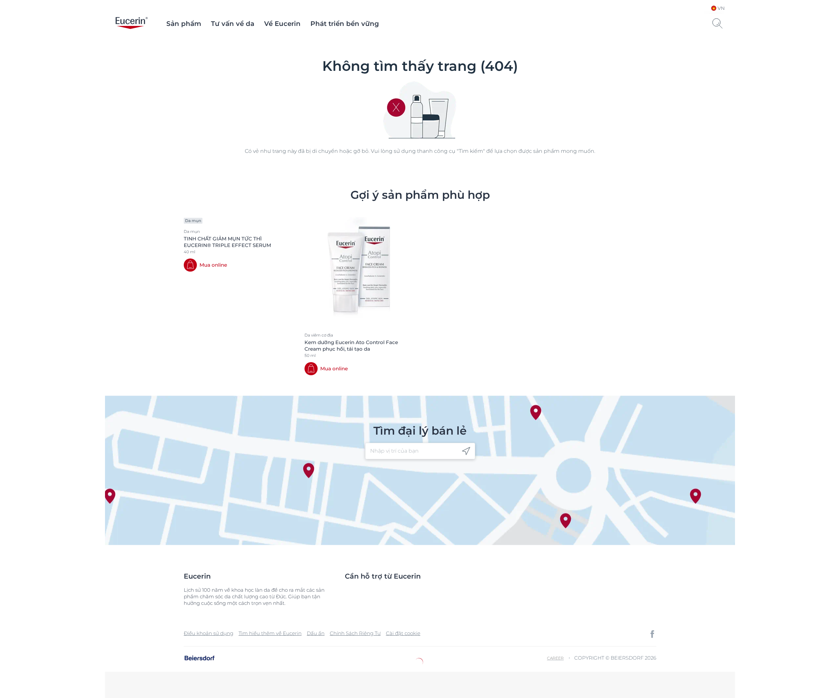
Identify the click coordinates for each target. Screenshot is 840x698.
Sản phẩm (183, 24)
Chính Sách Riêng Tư (355, 633)
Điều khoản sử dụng (208, 633)
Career (555, 658)
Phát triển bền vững (344, 24)
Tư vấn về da (232, 24)
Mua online (213, 265)
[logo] (132, 23)
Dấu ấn (316, 633)
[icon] (466, 451)
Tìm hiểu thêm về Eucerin (270, 633)
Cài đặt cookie (403, 633)
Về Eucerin (282, 24)
